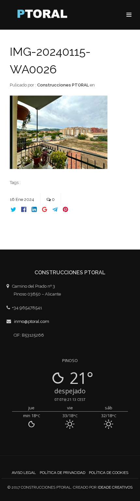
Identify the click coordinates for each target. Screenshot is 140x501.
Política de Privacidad (62, 472)
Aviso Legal (24, 472)
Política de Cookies (108, 472)
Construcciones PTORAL (63, 85)
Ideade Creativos (115, 487)
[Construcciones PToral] (44, 15)
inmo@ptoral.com (31, 321)
